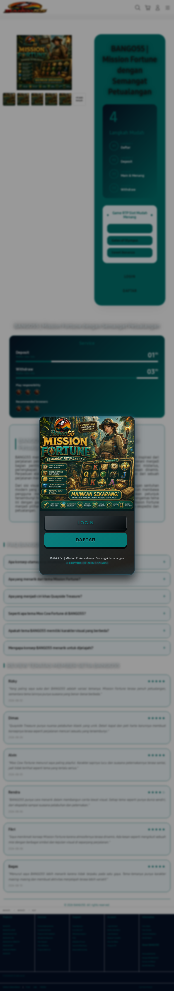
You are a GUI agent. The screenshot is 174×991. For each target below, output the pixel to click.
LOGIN (85, 522)
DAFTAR (86, 539)
